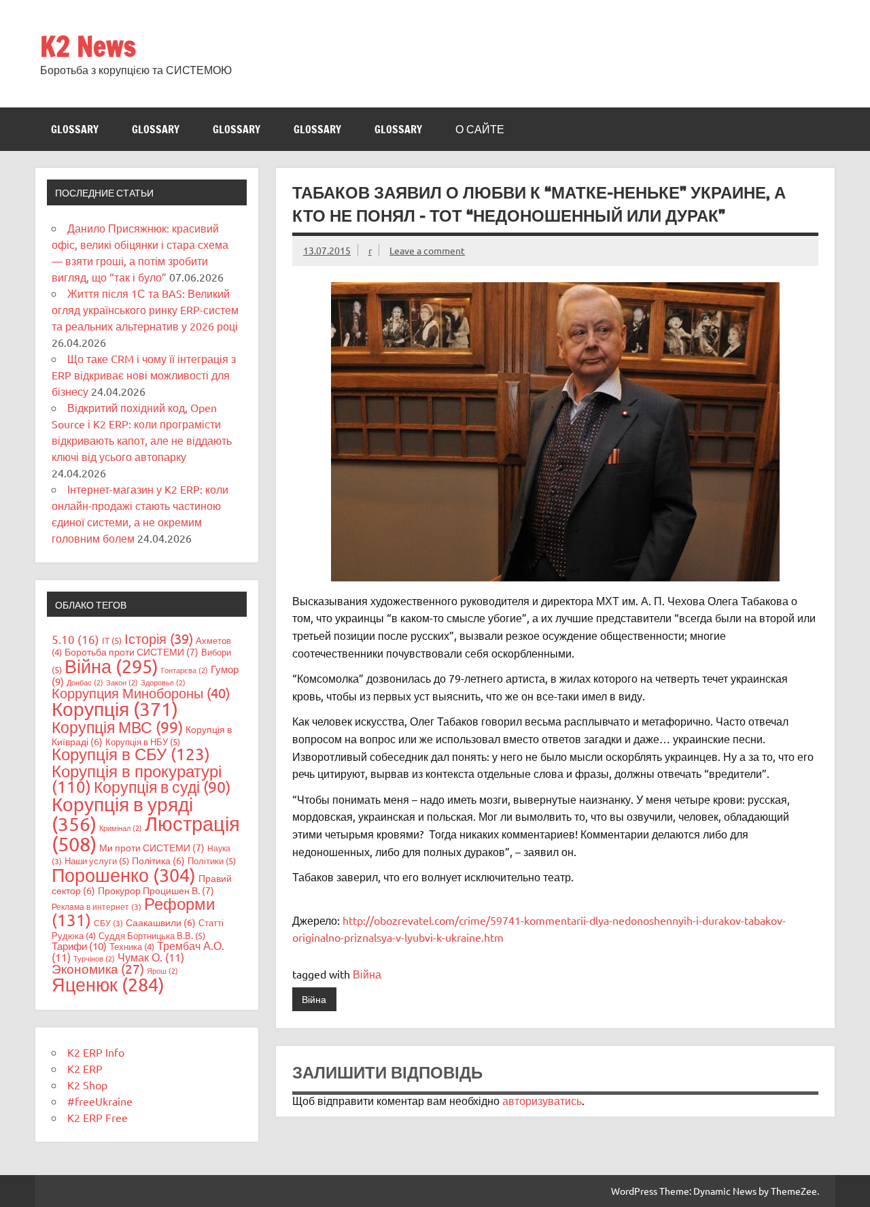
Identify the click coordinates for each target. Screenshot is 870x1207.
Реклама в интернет (96, 906)
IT (112, 640)
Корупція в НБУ (142, 741)
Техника (131, 946)
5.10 (75, 639)
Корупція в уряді (122, 814)
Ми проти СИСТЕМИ (152, 847)
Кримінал (120, 827)
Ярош (162, 970)
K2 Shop (87, 1084)
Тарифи (79, 945)
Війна (367, 974)
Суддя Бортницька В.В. (152, 935)
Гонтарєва (184, 669)
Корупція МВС (117, 726)
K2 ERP (85, 1068)
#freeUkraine (100, 1101)
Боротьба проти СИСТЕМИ (131, 651)
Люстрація (146, 833)
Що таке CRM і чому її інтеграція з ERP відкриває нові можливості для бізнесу (144, 375)
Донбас (85, 682)
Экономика (98, 968)
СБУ (108, 922)
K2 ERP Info (95, 1052)
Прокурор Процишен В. (156, 890)
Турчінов (94, 958)
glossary (75, 129)
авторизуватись (542, 1100)
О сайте (479, 129)
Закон (122, 682)
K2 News (88, 46)
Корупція (115, 709)
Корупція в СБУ (131, 754)
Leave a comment (427, 250)
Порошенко (124, 875)
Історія (158, 638)
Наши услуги (97, 860)
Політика (158, 860)
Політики (212, 860)
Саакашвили (161, 922)
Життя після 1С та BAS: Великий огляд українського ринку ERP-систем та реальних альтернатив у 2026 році (145, 309)
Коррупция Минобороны (141, 692)
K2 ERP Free (97, 1117)
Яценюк (108, 984)
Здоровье (163, 682)
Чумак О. (151, 957)
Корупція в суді (162, 786)
